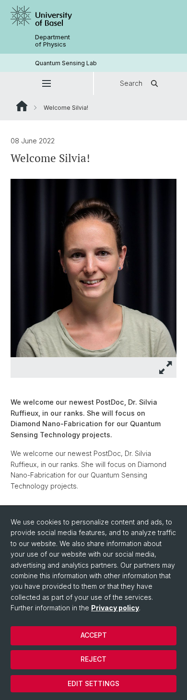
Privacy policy (115, 608)
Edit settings (93, 683)
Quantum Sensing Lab (66, 63)
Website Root (21, 106)
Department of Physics (52, 41)
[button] (46, 83)
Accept (94, 635)
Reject (93, 659)
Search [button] (131, 83)
